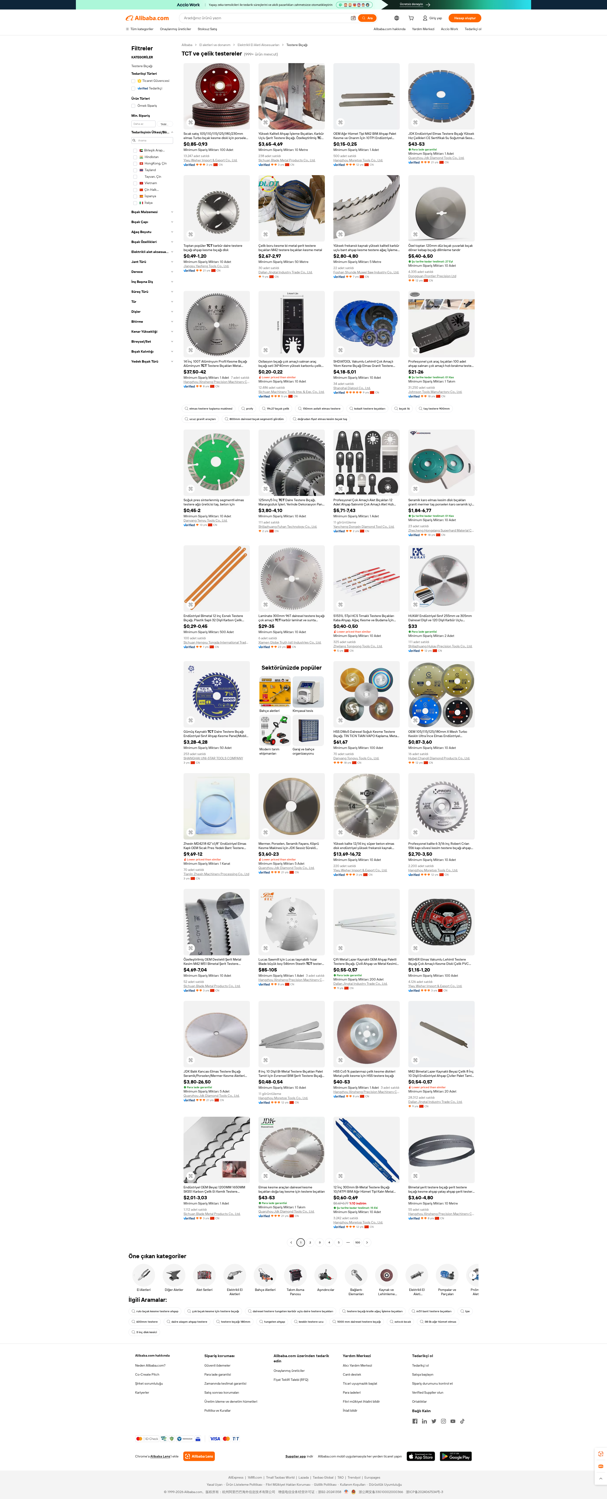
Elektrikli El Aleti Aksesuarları (258, 45)
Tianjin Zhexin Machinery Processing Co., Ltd (216, 874)
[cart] (412, 19)
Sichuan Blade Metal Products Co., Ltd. (286, 160)
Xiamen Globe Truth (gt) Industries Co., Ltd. (289, 642)
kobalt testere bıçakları (369, 408)
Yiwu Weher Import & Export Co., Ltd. (210, 160)
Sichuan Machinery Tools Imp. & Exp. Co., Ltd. (291, 392)
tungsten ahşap (274, 1321)
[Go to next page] (367, 1242)
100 (357, 1242)
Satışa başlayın (422, 1374)
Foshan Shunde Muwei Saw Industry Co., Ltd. (366, 272)
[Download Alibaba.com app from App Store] (421, 1456)
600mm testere (147, 1321)
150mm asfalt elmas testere (321, 408)
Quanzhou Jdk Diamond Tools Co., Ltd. (436, 158)
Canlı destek (352, 1374)
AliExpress (236, 1477)
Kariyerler (142, 1392)
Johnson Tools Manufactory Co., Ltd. (435, 392)
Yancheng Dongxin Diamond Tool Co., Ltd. (363, 526)
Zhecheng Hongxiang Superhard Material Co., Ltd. (441, 530)
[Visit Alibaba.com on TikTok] (462, 1421)
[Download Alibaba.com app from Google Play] (456, 1456)
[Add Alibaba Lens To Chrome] (199, 1456)
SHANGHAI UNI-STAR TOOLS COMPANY (213, 758)
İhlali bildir (350, 1410)
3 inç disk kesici (146, 1332)
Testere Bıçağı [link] (297, 45)
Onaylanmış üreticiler (289, 1371)
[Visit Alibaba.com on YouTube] (453, 1421)
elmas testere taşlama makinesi (210, 408)
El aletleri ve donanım (214, 45)
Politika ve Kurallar (217, 1410)
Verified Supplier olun (427, 1392)
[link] (601, 1454)
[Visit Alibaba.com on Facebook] (415, 1421)
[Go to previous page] (291, 1242)
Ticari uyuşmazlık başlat (360, 1383)
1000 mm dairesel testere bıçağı (359, 1321)
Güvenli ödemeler (217, 1365)
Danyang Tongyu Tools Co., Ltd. (356, 758)
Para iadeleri (352, 1392)
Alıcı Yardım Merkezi (357, 1365)
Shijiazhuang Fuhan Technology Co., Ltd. (287, 526)
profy (249, 408)
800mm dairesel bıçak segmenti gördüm (257, 419)
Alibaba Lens (160, 1456)
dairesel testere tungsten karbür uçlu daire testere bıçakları (293, 1311)
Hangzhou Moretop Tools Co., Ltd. (358, 160)
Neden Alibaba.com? (150, 1365)
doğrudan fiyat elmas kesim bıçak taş (322, 419)
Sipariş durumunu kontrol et (432, 1383)
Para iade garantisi (217, 1374)
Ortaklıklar (419, 1401)
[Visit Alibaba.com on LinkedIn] (424, 1421)
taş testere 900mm (436, 408)
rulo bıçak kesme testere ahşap (157, 1311)
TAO (340, 1477)
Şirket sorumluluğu (149, 1383)
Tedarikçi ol (420, 1365)
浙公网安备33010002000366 (381, 1492)
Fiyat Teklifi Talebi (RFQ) (291, 1380)
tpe (467, 1311)
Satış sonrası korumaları (221, 1392)
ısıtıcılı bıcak (403, 1321)
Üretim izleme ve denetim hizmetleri (230, 1401)
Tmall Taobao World (280, 1477)
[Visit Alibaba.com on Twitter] (434, 1421)
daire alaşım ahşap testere (189, 1321)
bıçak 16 (404, 408)
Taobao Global (323, 1477)
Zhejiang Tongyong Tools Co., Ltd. (357, 646)
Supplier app (295, 1456)
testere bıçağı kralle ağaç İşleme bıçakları (375, 1311)
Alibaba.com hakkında (152, 1355)
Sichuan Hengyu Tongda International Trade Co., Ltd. (217, 642)
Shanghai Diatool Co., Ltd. (352, 388)
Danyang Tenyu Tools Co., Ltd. (205, 520)
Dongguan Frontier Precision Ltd (432, 276)
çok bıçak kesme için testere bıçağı (215, 1311)
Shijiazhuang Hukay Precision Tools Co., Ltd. (440, 646)
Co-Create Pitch (147, 1374)
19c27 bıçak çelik (278, 408)
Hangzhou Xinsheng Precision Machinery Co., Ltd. (217, 382)
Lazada (304, 1477)
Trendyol (354, 1477)
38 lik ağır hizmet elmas (440, 1321)
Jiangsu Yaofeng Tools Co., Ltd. (206, 266)
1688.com (255, 1477)
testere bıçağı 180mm (235, 1321)
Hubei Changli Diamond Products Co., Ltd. (439, 758)
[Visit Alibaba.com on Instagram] (443, 1421)
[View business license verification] (346, 1492)
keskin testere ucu (311, 1321)
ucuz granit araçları (202, 419)
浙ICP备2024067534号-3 (424, 1492)
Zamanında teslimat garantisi (225, 1383)
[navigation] (152, 644)
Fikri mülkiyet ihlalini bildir (361, 1401)
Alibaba (187, 45)
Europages (372, 1477)
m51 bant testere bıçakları (433, 1311)
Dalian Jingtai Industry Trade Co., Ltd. (285, 272)
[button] (353, 18)
